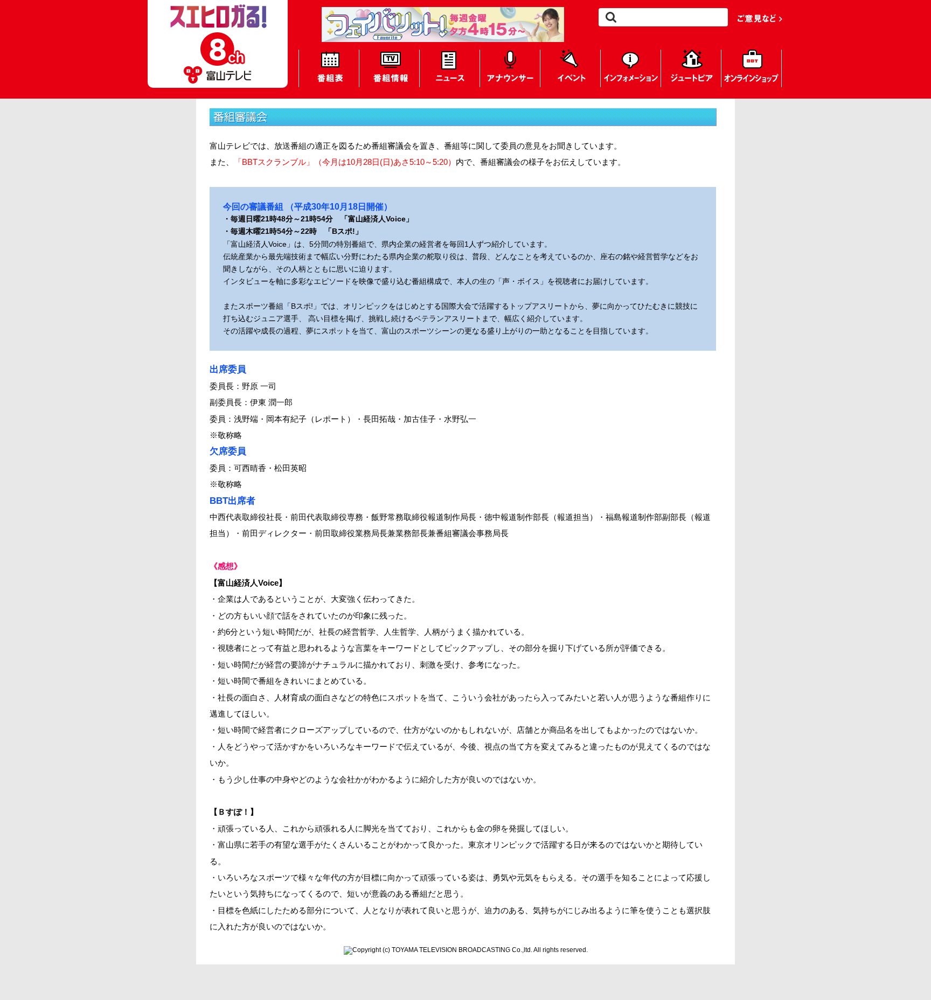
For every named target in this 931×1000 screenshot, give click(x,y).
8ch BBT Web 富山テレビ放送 (218, 44)
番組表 (329, 68)
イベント (570, 68)
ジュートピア (691, 68)
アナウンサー (510, 68)
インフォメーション (631, 68)
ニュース (450, 68)
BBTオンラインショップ (751, 68)
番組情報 (389, 68)
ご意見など (760, 18)
